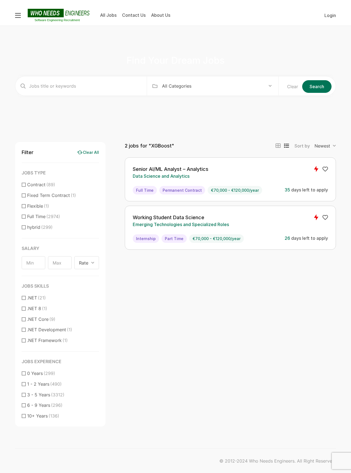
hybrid (40, 227)
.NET (36, 298)
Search (317, 86)
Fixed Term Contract (51, 195)
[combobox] (217, 86)
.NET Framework (47, 340)
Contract (41, 184)
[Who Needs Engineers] (59, 15)
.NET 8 (37, 308)
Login (330, 15)
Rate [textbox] (83, 263)
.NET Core (41, 319)
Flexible (38, 206)
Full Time (43, 216)
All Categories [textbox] (176, 86)
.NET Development (49, 329)
